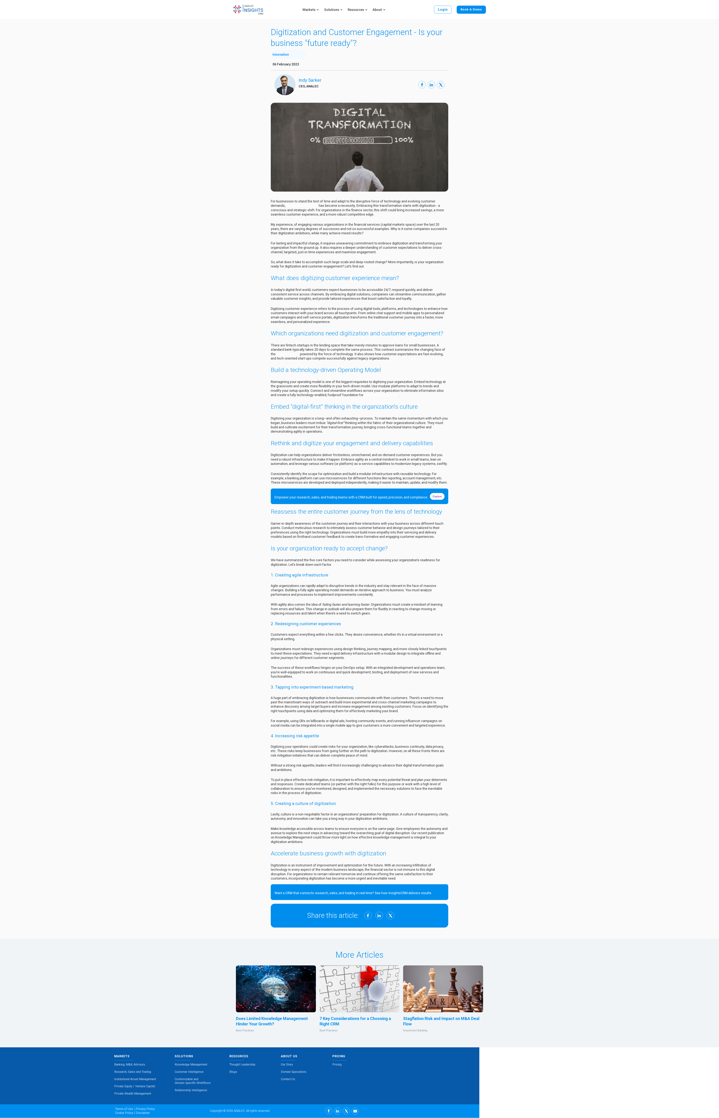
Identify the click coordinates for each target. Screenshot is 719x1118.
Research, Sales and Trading (132, 1072)
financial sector (287, 354)
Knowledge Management (191, 1064)
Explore (437, 496)
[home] (248, 10)
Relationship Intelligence (191, 1090)
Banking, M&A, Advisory (129, 1064)
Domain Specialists (293, 1072)
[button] (310, 10)
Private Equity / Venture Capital (134, 1086)
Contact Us (288, 1079)
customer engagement (381, 395)
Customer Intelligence (189, 1072)
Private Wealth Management (132, 1093)
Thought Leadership (242, 1064)
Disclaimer (142, 1113)
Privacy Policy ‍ (145, 1109)
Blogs (233, 1072)
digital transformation (302, 206)
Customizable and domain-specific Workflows (193, 1081)
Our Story (287, 1064)
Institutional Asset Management (135, 1079)
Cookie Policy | (125, 1113)
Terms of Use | (125, 1109)
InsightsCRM (398, 893)
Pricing (337, 1064)
